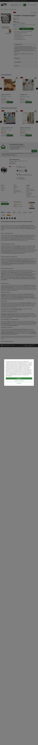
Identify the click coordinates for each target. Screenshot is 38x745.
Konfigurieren (19, 383)
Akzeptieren (19, 378)
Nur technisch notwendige (19, 380)
